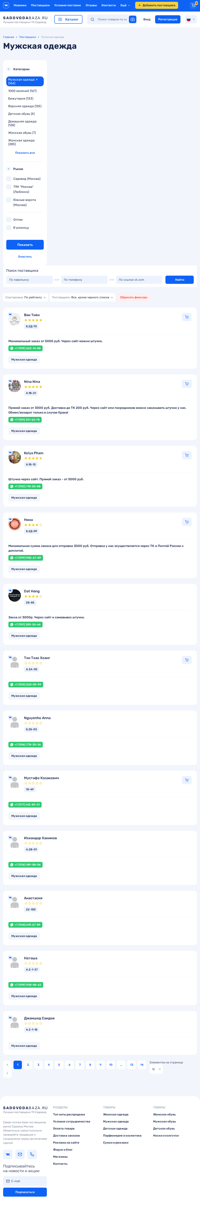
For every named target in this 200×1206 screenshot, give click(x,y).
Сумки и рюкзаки (115, 1142)
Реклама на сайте (66, 1142)
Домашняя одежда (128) (22, 123)
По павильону (19, 279)
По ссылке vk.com (131, 279)
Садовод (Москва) (26, 179)
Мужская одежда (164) (23, 81)
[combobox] (25, 297)
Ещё (124, 5)
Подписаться (25, 1192)
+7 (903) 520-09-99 (28, 684)
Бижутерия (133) (20, 98)
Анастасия (33, 898)
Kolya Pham (33, 453)
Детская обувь (164, 1128)
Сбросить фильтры (133, 297)
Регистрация (167, 19)
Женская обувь (164, 1114)
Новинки (20, 5)
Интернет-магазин (187, 317)
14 (142, 1065)
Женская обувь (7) (22, 133)
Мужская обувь (164, 1121)
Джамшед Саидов (39, 1018)
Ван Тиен (32, 315)
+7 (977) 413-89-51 (27, 804)
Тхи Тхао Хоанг (37, 658)
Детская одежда (115, 1128)
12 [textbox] (153, 1069)
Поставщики (40, 5)
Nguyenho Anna (37, 718)
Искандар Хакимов (40, 838)
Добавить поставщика (159, 5)
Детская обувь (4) (21, 114)
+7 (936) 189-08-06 (28, 864)
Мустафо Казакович (41, 778)
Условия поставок (67, 5)
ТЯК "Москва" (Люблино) (23, 189)
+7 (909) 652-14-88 (28, 348)
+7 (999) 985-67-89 (28, 557)
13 (131, 1065)
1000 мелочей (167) (22, 91)
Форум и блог (63, 1149)
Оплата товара (64, 1128)
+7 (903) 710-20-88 (27, 486)
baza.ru (25, 20)
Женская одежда (116, 1114)
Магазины (60, 1156)
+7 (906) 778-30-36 (28, 744)
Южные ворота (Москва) (24, 202)
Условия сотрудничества (71, 1121)
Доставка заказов (66, 1135)
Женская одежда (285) (21, 142)
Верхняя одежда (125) (24, 106)
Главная (8, 37)
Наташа (30, 958)
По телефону (73, 279)
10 (110, 1065)
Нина (28, 520)
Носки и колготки (166, 1135)
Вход (146, 19)
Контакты (109, 5)
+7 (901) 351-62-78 (27, 419)
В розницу (21, 227)
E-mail (15, 1181)
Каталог (71, 19)
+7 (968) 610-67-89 (27, 924)
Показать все (25, 153)
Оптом (18, 219)
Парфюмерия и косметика (122, 1135)
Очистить (25, 256)
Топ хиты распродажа (69, 1114)
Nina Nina (32, 382)
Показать (25, 245)
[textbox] (23, 297)
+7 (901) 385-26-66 (28, 624)
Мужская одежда (116, 1121)
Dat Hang (32, 591)
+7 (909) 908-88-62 (28, 985)
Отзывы (91, 5)
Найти (179, 279)
